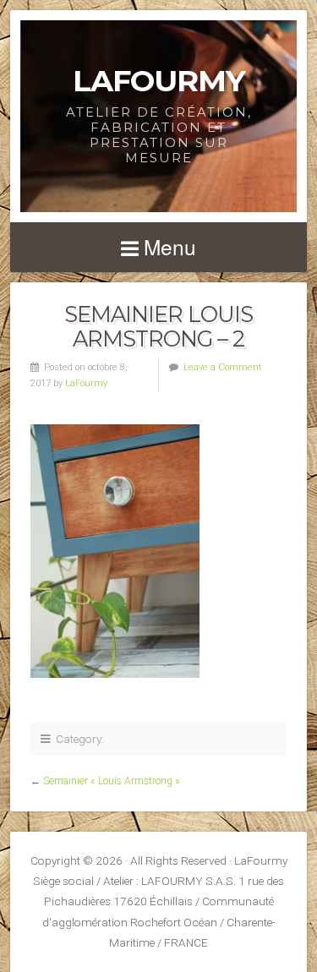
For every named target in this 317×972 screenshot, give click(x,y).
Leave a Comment (222, 367)
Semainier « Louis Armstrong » (111, 781)
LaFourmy (159, 81)
